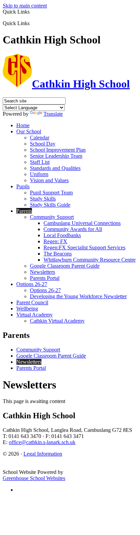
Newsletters (42, 272)
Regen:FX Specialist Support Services (84, 247)
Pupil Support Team (51, 192)
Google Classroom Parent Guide (65, 266)
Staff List (40, 162)
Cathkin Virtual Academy (57, 321)
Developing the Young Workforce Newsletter (78, 296)
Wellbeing (27, 308)
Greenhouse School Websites (34, 478)
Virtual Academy (34, 315)
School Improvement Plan (58, 150)
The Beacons (57, 253)
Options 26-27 (31, 284)
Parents (24, 211)
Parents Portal (44, 278)
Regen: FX (55, 241)
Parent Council (32, 302)
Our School (28, 131)
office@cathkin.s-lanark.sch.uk (42, 442)
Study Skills (43, 199)
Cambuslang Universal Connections (82, 223)
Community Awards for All (72, 229)
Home (23, 125)
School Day (42, 144)
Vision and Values (49, 180)
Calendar (39, 137)
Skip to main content (25, 5)
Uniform (39, 174)
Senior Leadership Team (56, 156)
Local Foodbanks (62, 235)
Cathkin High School (81, 84)
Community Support (52, 217)
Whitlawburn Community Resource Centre (89, 260)
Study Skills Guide (50, 205)
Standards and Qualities (55, 168)
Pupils (23, 186)
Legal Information (42, 454)
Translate (53, 114)
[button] (32, 23)
